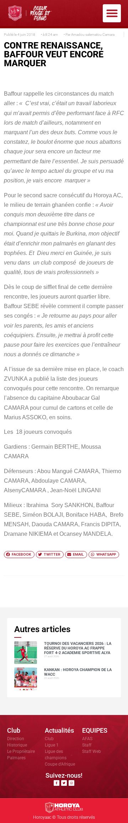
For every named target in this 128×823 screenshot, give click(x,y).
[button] (112, 13)
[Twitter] (64, 783)
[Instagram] (71, 783)
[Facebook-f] (56, 783)
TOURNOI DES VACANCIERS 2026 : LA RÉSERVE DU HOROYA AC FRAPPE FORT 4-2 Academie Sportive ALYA (77, 648)
